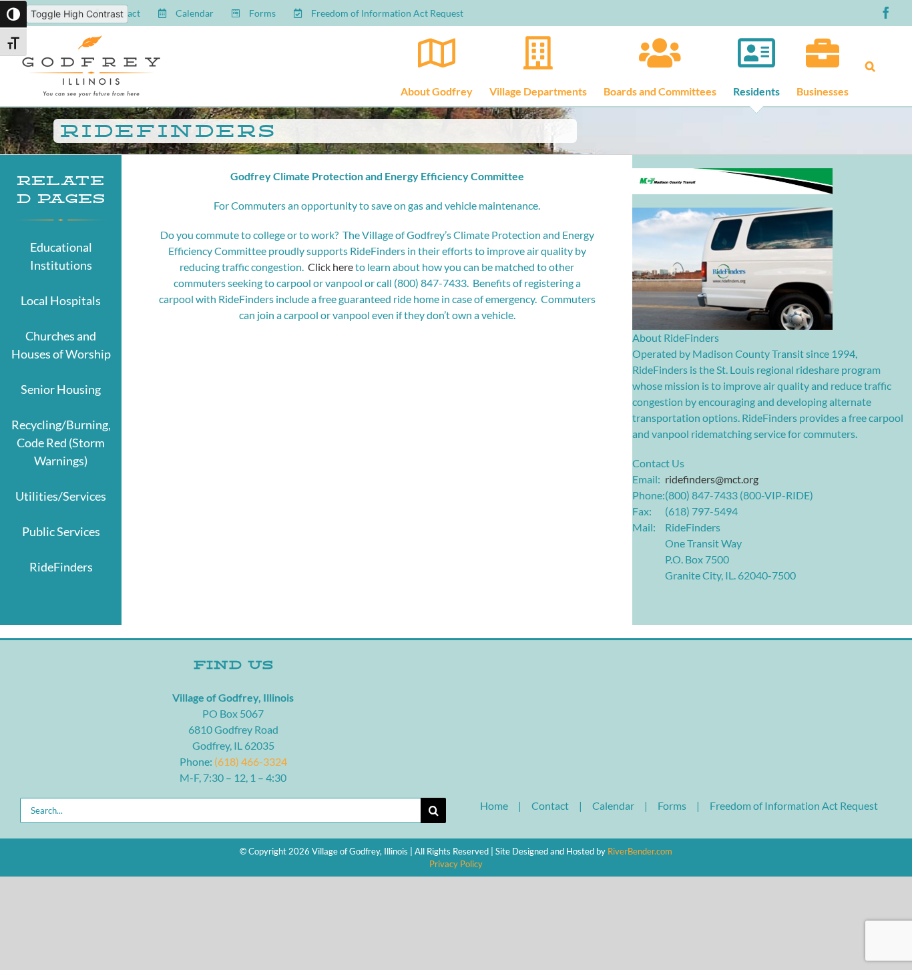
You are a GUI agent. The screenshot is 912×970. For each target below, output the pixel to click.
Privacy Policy (456, 864)
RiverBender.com (640, 851)
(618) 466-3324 (250, 761)
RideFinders (61, 566)
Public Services (61, 531)
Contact (550, 805)
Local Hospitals (61, 300)
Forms (672, 805)
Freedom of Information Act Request (794, 805)
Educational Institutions (61, 256)
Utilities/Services (60, 496)
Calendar (613, 805)
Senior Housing (61, 389)
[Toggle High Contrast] (13, 14)
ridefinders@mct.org (711, 479)
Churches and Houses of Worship (61, 344)
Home (494, 805)
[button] (870, 66)
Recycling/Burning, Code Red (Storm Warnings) (61, 442)
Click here (330, 266)
